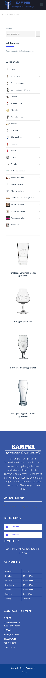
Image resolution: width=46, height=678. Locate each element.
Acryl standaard (17, 117)
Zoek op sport (16, 103)
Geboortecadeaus (18, 171)
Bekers (13, 70)
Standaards (15, 76)
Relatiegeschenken (18, 218)
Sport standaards (17, 83)
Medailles (14, 110)
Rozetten (14, 144)
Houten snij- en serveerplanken (22, 198)
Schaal (13, 157)
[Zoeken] (38, 34)
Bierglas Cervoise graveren (23, 367)
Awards (14, 124)
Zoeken (9, 28)
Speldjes (14, 164)
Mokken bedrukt (17, 191)
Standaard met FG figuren (20, 90)
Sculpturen (15, 130)
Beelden (14, 97)
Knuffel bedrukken (18, 211)
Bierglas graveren (23, 321)
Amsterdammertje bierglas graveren (23, 274)
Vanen (13, 151)
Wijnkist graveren (17, 205)
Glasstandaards (17, 137)
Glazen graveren (17, 184)
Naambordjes (16, 225)
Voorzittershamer (17, 178)
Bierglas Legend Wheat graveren (23, 415)
